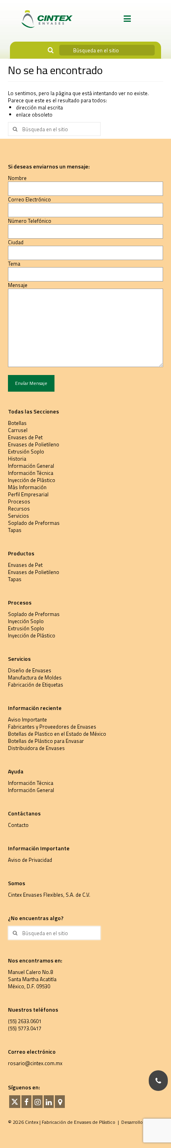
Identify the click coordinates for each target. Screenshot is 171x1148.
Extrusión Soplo (26, 451)
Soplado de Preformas (34, 523)
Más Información (27, 487)
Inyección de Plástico (31, 480)
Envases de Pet (25, 437)
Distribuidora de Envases (36, 748)
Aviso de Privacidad (30, 860)
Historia (17, 459)
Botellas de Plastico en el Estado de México (57, 734)
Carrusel (17, 430)
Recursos (19, 509)
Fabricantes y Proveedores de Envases (52, 727)
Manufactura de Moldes (35, 677)
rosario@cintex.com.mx (35, 1063)
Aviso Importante (27, 719)
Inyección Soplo (26, 621)
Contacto (18, 825)
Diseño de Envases (29, 670)
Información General (31, 466)
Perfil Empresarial (28, 494)
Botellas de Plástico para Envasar (46, 741)
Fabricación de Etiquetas (35, 685)
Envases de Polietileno (33, 444)
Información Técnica (30, 473)
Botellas (17, 423)
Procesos (19, 501)
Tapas (14, 530)
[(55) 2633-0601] (158, 1080)
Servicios (18, 516)
